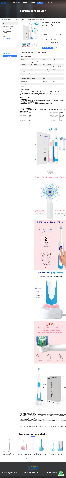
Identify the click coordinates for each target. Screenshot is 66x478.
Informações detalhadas (27, 52)
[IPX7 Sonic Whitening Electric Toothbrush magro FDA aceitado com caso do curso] (9, 445)
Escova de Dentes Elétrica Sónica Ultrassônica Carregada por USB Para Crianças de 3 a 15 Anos (56, 454)
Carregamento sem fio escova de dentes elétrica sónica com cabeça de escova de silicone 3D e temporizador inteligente (40, 454)
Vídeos (28, 2)
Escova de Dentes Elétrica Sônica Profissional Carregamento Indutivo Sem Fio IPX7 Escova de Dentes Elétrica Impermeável (24, 454)
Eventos (25, 2)
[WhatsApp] (6, 53)
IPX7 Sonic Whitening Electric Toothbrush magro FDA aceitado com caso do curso (8, 454)
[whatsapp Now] (61, 475)
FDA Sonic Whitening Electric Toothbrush (29, 426)
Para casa (13, 2)
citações (40, 2)
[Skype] (4, 53)
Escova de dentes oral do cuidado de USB (45, 426)
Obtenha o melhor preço (47, 47)
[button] (4, 448)
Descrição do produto (42, 52)
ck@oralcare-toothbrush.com (10, 48)
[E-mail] (9, 53)
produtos (21, 2)
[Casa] (3, 2)
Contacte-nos (32, 2)
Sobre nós (17, 2)
